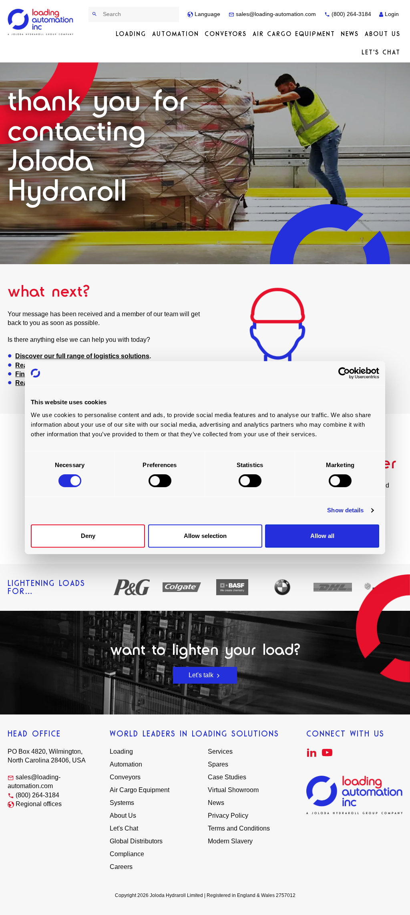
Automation (175, 34)
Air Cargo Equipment (294, 34)
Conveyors (226, 34)
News (350, 34)
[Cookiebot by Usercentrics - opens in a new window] (344, 373)
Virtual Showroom (233, 790)
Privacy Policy (228, 815)
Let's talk (202, 675)
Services (220, 751)
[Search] (94, 14)
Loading (131, 34)
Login (391, 14)
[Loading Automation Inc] (40, 21)
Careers (121, 866)
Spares (218, 764)
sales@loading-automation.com (275, 14)
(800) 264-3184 (350, 14)
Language (206, 14)
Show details (345, 510)
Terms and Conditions (239, 828)
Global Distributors (136, 841)
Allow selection (205, 535)
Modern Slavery (230, 841)
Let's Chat (381, 52)
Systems (122, 802)
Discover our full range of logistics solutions (82, 356)
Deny (88, 535)
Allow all (322, 535)
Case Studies (227, 777)
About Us (382, 34)
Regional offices (39, 804)
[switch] (160, 480)
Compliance (127, 854)
